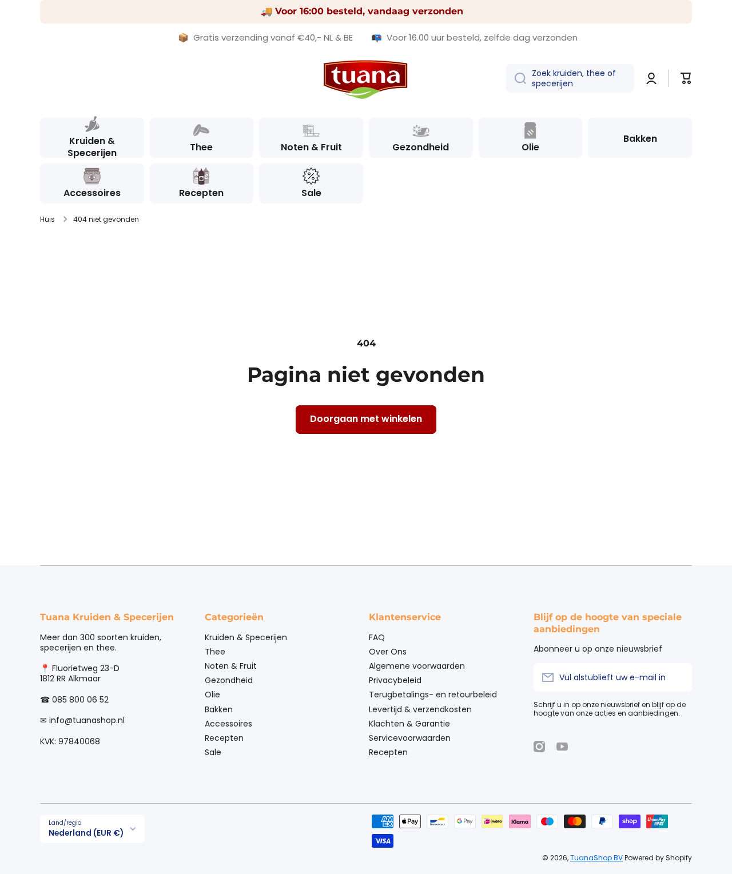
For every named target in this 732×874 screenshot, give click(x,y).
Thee (215, 651)
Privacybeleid (395, 680)
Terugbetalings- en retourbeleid (433, 694)
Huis (47, 219)
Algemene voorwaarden (417, 665)
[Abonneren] (677, 677)
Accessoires (228, 723)
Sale (213, 752)
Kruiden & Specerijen (246, 637)
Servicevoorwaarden (410, 737)
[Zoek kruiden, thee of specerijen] (516, 78)
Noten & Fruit (231, 665)
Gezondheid (229, 680)
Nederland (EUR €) (86, 833)
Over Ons (388, 651)
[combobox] (570, 78)
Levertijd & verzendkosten (420, 709)
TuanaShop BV (596, 858)
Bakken (219, 709)
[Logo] (366, 78)
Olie (212, 694)
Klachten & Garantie (409, 723)
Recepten (224, 737)
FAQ (377, 637)
